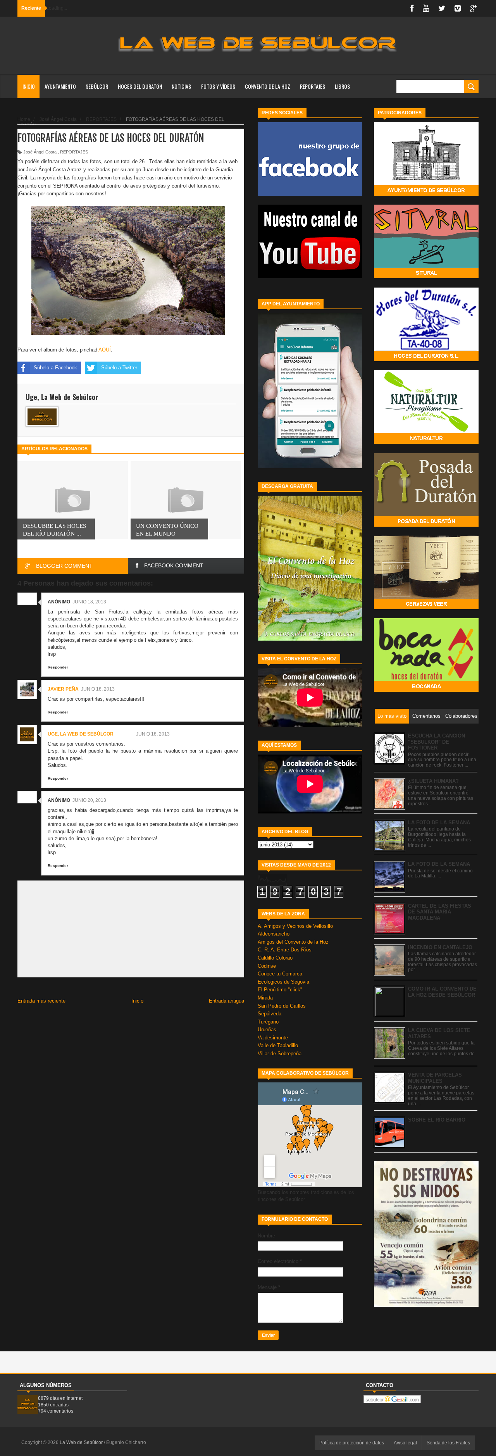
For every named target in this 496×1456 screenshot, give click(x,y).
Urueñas (267, 1029)
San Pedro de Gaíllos (282, 1006)
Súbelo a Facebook (55, 367)
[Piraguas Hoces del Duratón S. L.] (426, 359)
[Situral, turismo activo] (426, 276)
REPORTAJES (312, 86)
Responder (58, 667)
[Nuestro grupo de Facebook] (310, 194)
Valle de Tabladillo (278, 1045)
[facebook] (412, 8)
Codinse (267, 966)
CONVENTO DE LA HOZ (267, 86)
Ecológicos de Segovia (283, 982)
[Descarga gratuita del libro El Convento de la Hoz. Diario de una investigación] (310, 639)
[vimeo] (457, 8)
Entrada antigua (226, 1001)
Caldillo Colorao (275, 958)
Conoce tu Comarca (280, 974)
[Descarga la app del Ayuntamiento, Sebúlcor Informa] (310, 466)
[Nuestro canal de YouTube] (310, 276)
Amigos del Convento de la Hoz (293, 942)
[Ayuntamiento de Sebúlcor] (426, 194)
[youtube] (426, 8)
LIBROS (342, 86)
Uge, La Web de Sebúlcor (81, 734)
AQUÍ (104, 350)
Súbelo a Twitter (119, 367)
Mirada (265, 998)
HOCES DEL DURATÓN (140, 86)
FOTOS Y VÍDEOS (218, 86)
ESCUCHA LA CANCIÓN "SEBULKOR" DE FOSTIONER (436, 742)
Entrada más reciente (41, 1001)
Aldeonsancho (273, 934)
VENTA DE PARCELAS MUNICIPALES (435, 1078)
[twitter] (442, 8)
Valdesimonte (273, 1038)
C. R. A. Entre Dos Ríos (285, 950)
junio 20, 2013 (89, 800)
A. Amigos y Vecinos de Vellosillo (295, 926)
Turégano (268, 1022)
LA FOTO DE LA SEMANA (439, 822)
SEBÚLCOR (97, 86)
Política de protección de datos (351, 1443)
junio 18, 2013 (89, 602)
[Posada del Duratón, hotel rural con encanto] (426, 525)
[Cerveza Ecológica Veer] (426, 607)
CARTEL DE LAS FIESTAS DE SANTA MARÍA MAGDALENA (439, 912)
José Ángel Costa (40, 152)
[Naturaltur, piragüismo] (426, 442)
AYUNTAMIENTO (60, 86)
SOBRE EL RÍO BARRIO (436, 1120)
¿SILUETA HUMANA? (433, 781)
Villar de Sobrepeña (279, 1053)
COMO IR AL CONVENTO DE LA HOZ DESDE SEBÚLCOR (442, 992)
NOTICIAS (181, 86)
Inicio (28, 86)
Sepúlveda (269, 1014)
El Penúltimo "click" (280, 989)
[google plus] (473, 8)
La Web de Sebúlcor (82, 1442)
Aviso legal (405, 1443)
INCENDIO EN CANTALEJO (440, 947)
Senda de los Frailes (448, 1443)
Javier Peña (63, 689)
